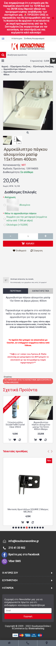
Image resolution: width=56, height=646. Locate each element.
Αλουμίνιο (24, 204)
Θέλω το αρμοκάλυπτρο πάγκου (20, 213)
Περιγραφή (15, 291)
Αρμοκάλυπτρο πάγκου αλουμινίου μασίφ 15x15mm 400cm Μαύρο (41, 425)
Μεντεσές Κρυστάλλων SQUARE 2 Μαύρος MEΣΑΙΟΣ (28, 510)
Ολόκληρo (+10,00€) (17, 224)
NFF (24, 165)
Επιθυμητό (21, 250)
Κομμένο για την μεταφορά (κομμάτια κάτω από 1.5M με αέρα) (26, 218)
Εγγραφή (28, 616)
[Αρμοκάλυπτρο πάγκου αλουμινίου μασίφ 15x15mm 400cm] (28, 105)
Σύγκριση (38, 250)
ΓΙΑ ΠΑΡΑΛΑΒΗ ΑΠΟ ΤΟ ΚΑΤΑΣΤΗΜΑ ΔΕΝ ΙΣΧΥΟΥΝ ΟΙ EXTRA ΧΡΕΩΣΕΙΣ (27, 381)
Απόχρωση (10, 197)
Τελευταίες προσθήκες (15, 451)
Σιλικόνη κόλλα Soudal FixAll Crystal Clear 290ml (15, 424)
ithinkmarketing (36, 628)
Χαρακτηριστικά (40, 291)
